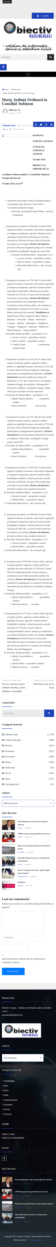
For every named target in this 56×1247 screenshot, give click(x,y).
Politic (8, 762)
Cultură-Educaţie (13, 740)
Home (6, 89)
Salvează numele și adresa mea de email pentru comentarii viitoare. (23, 961)
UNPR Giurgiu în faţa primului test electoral (34, 834)
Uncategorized (12, 784)
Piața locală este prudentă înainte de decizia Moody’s (26, 6)
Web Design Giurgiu (34, 1240)
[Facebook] (3, 67)
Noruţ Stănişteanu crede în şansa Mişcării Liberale (33, 1180)
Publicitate (10, 767)
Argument (21, 882)
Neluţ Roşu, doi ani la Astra (43, 684)
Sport (7, 779)
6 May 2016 (28, 828)
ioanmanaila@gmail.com (12, 1015)
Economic (9, 751)
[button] (28, 74)
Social (8, 773)
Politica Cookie (8, 1134)
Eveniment (10, 756)
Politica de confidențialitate (13, 1138)
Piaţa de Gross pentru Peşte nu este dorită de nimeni (34, 1204)
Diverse (8, 745)
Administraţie (16, 89)
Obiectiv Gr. (15, 110)
